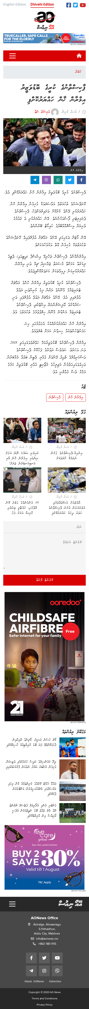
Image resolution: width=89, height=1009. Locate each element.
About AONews (34, 982)
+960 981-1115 (47, 943)
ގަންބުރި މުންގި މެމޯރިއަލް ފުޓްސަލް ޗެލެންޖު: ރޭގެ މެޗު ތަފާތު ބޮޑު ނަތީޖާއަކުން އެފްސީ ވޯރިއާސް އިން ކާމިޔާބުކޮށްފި (32, 810)
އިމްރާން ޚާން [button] (75, 397)
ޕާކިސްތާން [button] (54, 397)
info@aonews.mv (47, 938)
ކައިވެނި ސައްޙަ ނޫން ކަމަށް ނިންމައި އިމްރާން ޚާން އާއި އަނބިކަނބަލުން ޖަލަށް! (22, 458)
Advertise (55, 982)
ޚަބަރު (78, 72)
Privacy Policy (44, 1004)
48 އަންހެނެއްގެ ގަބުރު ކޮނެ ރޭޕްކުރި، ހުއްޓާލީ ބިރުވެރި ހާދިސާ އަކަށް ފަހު (22, 508)
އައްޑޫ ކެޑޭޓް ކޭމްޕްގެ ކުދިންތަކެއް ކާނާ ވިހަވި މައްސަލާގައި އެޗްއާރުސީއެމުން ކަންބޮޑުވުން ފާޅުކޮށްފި (32, 789)
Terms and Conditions (44, 998)
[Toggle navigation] (12, 56)
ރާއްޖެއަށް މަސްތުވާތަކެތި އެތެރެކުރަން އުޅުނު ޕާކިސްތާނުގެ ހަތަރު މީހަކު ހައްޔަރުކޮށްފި (67, 508)
